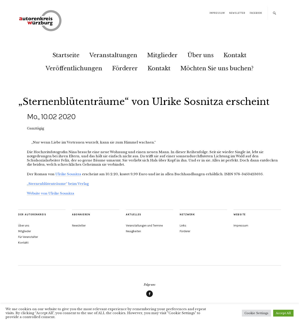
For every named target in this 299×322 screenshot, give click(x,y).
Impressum (217, 13)
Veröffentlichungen (74, 68)
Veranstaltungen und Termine (144, 225)
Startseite (66, 55)
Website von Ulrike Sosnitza (50, 193)
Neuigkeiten (133, 231)
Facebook (256, 13)
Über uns (200, 55)
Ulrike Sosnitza (68, 174)
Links (183, 225)
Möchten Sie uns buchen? (217, 68)
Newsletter (237, 13)
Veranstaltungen (113, 55)
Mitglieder (162, 55)
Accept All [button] (283, 313)
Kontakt (234, 55)
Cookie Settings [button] (256, 313)
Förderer (125, 68)
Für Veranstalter (28, 237)
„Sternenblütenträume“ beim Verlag (58, 184)
